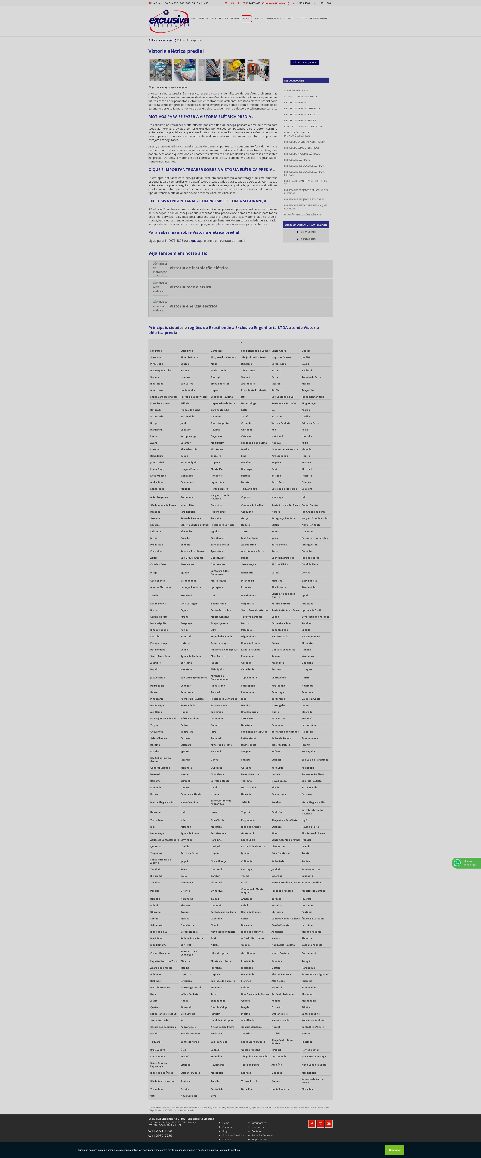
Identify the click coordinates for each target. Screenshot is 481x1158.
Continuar (395, 1150)
